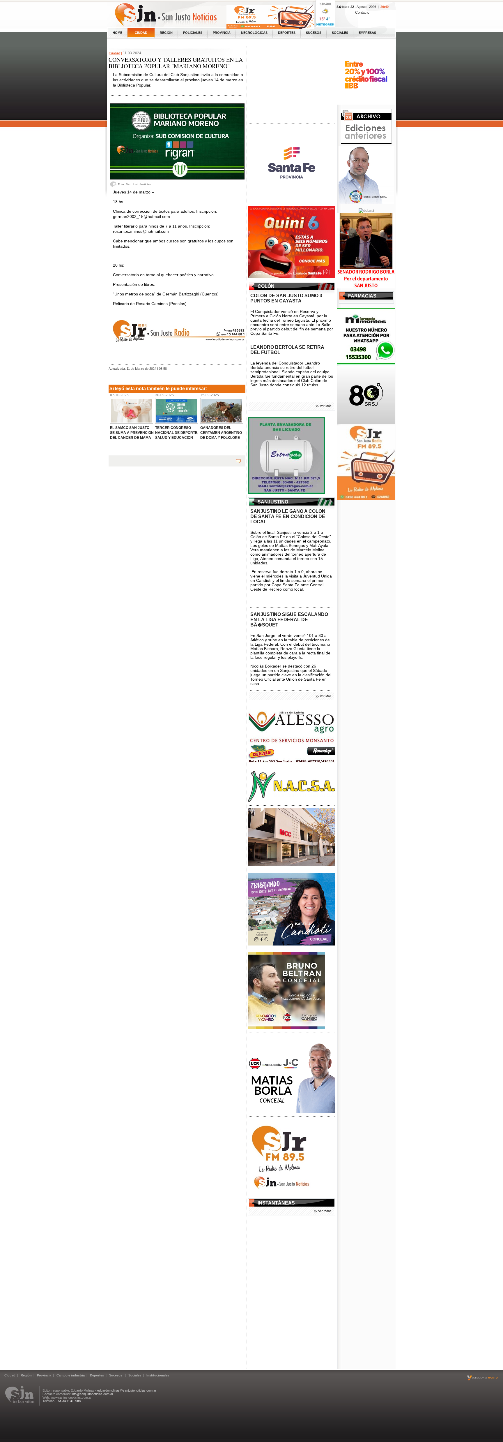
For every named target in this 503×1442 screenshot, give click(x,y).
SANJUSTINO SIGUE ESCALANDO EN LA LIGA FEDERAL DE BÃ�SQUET (289, 619)
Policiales (192, 32)
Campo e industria (70, 1375)
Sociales (340, 32)
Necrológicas (254, 32)
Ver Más (326, 406)
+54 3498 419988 (68, 1401)
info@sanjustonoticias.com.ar (92, 1394)
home (117, 32)
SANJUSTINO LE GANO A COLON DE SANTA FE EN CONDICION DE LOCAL (287, 516)
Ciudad (141, 32)
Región (166, 32)
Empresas (367, 32)
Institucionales (157, 1375)
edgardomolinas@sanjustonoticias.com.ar (126, 1390)
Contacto (362, 12)
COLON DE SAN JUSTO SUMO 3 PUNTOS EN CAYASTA (286, 298)
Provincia (222, 32)
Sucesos (313, 32)
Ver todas (325, 1211)
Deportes (286, 32)
